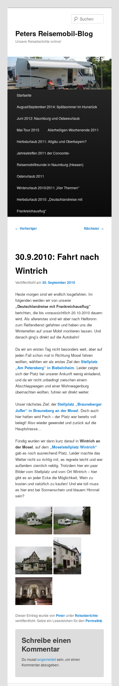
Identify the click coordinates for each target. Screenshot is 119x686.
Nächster (94, 228)
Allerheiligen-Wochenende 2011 (73, 129)
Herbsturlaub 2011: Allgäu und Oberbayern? (52, 141)
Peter (60, 615)
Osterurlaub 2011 (30, 176)
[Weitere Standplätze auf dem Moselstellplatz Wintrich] (71, 533)
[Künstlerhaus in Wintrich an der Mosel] (67, 572)
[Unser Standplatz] (33, 533)
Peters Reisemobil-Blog (54, 33)
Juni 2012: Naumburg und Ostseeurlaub (48, 118)
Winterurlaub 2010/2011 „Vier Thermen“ (48, 187)
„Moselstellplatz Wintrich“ (73, 447)
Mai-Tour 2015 (28, 129)
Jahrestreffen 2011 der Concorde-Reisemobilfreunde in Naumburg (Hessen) (50, 158)
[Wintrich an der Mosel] (33, 572)
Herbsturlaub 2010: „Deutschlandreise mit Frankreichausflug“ (49, 205)
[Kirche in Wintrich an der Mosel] (33, 603)
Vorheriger (26, 228)
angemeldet (46, 659)
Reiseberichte (86, 615)
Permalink (93, 620)
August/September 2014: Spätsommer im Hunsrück (57, 106)
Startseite (24, 95)
